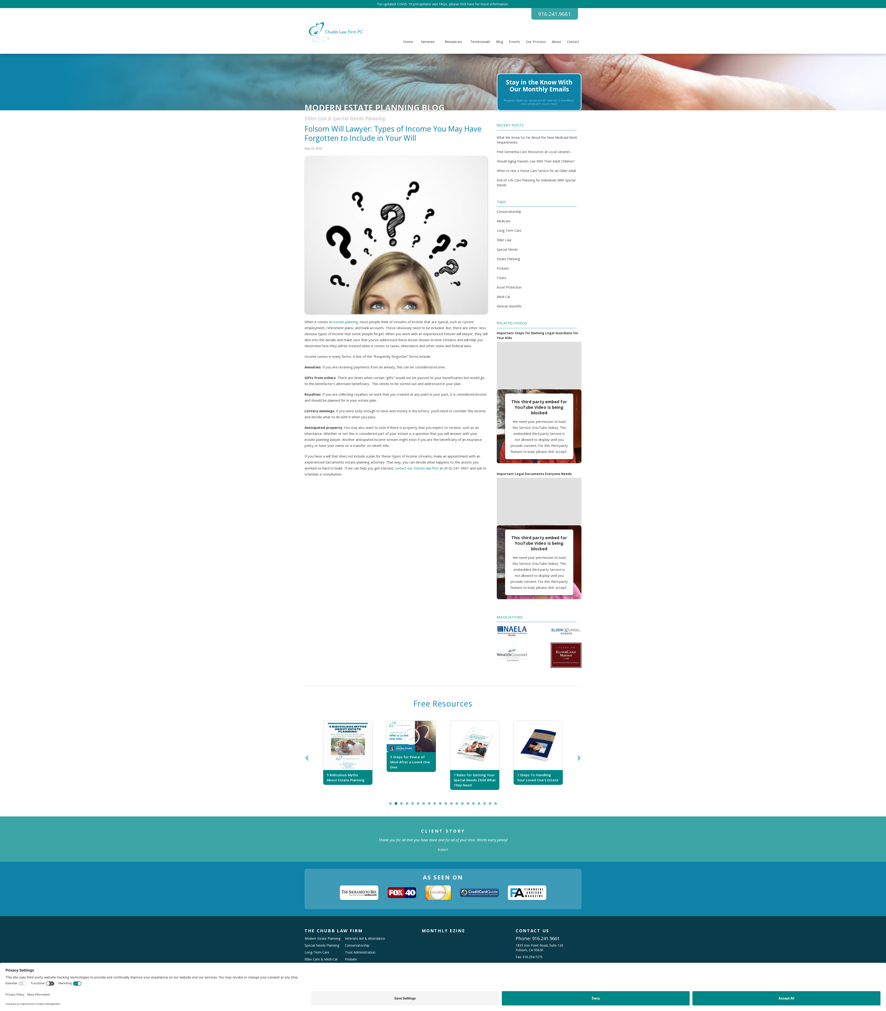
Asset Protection (509, 287)
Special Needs (507, 249)
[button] (427, 41)
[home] (335, 32)
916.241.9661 (554, 13)
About (556, 41)
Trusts (501, 278)
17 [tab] (481, 805)
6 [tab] (419, 805)
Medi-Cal (503, 297)
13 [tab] (459, 805)
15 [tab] (470, 805)
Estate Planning (508, 259)
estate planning (345, 321)
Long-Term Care (317, 952)
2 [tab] (397, 805)
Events (514, 41)
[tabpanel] (348, 758)
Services (427, 41)
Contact (573, 41)
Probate (503, 268)
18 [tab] (487, 805)
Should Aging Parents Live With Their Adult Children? (536, 161)
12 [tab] (453, 805)
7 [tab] (425, 805)
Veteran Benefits (509, 306)
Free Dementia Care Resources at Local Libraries (533, 152)
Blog (499, 41)
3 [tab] (402, 805)
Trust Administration (360, 952)
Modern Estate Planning (322, 938)
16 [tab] (475, 805)
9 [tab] (436, 805)
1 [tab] (391, 805)
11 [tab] (448, 805)
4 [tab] (408, 805)
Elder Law (504, 240)
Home (408, 41)
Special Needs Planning (322, 945)
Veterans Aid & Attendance (365, 938)
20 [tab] (498, 805)
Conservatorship (509, 211)
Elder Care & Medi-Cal (321, 959)
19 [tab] (492, 805)
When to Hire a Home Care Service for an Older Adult (536, 170)
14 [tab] (464, 805)
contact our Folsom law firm (417, 468)
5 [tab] (414, 805)
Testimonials (480, 41)
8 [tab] (430, 805)
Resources (453, 41)
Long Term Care (509, 230)
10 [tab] (442, 805)
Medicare (504, 221)
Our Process (536, 41)
